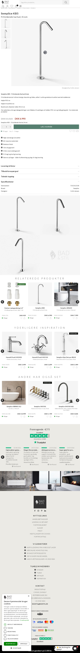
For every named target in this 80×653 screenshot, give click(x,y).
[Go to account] (7, 6)
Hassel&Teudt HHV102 (40, 357)
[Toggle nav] (20, 6)
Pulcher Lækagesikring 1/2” (13, 308)
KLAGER (40, 528)
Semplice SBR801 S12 (14, 406)
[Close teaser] (54, 648)
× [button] (28, 596)
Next (77, 302)
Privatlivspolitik (24, 620)
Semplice (19, 8)
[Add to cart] (24, 318)
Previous (2, 302)
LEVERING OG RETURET (40, 522)
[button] (16, 648)
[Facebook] (35, 511)
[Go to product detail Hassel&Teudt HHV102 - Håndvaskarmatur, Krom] (40, 343)
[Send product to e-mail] (74, 131)
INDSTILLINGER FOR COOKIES (40, 534)
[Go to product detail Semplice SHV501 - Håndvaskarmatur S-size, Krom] (40, 393)
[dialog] (16, 622)
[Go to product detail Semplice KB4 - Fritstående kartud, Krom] (40, 294)
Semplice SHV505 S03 (66, 406)
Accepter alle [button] (11, 644)
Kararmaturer (12, 8)
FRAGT (40, 531)
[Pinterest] (42, 511)
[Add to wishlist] (70, 131)
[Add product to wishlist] (21, 318)
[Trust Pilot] (32, 638)
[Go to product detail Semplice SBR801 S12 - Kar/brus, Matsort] (14, 393)
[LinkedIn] (45, 511)
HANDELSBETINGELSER (40, 519)
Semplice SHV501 (40, 406)
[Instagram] (38, 511)
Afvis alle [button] (23, 644)
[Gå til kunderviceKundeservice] (3, 6)
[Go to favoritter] (12, 6)
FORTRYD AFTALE (40, 537)
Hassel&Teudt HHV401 (14, 357)
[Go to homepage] (5, 2)
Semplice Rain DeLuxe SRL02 (66, 357)
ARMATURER (4, 8)
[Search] (65, 2)
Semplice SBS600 (66, 308)
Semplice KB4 (40, 308)
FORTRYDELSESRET (40, 525)
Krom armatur (26, 8)
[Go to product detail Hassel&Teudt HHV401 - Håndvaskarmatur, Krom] (14, 343)
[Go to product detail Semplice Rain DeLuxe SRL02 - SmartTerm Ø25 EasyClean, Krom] (66, 343)
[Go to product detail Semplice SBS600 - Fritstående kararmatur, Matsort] (66, 294)
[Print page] (77, 131)
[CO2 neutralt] (49, 630)
